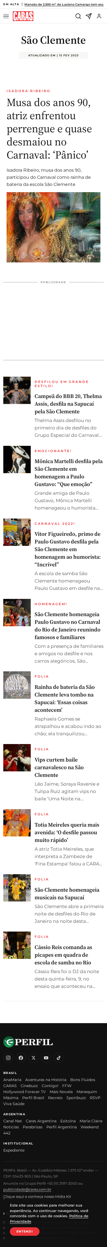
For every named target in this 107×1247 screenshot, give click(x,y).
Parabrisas (33, 1127)
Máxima (10, 1097)
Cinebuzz (29, 1085)
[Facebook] (21, 1058)
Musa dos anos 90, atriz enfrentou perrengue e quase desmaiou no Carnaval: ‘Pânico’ (49, 128)
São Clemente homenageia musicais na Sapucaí (67, 893)
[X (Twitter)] (33, 1058)
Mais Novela (61, 1091)
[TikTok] (59, 1058)
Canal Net (12, 1121)
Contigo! (50, 1085)
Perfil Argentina (61, 1127)
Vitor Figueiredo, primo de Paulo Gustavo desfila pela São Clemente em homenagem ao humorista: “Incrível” (68, 549)
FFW (67, 1085)
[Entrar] (99, 16)
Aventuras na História (45, 1079)
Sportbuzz (76, 1097)
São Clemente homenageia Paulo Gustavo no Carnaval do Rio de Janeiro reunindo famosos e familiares (67, 625)
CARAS (10, 1085)
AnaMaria (12, 1079)
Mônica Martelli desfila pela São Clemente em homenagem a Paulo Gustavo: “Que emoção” (69, 472)
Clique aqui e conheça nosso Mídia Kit (37, 1196)
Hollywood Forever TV (24, 1091)
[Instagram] (8, 1058)
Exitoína (68, 1121)
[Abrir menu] (6, 16)
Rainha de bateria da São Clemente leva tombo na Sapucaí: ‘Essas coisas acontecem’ (65, 698)
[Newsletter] (88, 16)
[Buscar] (78, 16)
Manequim (87, 1091)
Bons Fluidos (82, 1079)
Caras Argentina (41, 1121)
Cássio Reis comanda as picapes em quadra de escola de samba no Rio (63, 954)
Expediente (13, 1150)
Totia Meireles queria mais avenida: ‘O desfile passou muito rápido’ (67, 832)
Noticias (11, 1127)
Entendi (24, 1231)
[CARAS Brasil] (23, 16)
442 (6, 1133)
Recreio (55, 1097)
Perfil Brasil (33, 1097)
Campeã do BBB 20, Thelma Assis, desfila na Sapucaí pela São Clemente (68, 403)
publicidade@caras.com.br (27, 1189)
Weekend (89, 1127)
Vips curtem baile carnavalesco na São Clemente (59, 767)
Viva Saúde (13, 1103)
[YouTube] (46, 1058)
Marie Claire (91, 1121)
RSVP (95, 1097)
